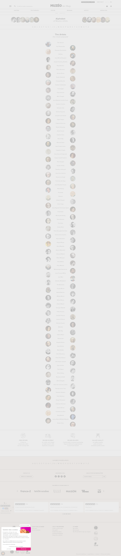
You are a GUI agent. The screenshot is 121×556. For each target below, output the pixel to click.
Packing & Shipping (57, 533)
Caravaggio (60, 88)
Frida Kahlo (60, 211)
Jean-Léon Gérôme (60, 173)
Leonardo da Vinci (60, 411)
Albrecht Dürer (60, 142)
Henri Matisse (60, 265)
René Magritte (60, 246)
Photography (35, 10)
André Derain (60, 131)
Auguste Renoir (60, 342)
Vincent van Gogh (60, 177)
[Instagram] (59, 477)
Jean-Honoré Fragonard (60, 154)
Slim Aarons (60, 42)
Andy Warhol (60, 415)
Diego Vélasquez (60, 400)
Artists (86, 10)
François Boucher (60, 81)
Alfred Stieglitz (60, 380)
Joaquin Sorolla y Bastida (60, 61)
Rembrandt (60, 338)
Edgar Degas (60, 119)
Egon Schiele (60, 365)
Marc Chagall (60, 96)
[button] (3, 553)
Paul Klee (60, 223)
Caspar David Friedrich (60, 158)
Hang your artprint (57, 535)
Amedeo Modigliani (60, 281)
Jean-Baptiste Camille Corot (60, 100)
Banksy (60, 54)
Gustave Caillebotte (60, 85)
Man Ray (60, 330)
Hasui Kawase (60, 219)
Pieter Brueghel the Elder (60, 231)
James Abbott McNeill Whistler (60, 419)
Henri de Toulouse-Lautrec (61, 384)
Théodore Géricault (60, 169)
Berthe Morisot (60, 292)
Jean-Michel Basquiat (60, 58)
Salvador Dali (60, 108)
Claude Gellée (60, 165)
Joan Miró (60, 277)
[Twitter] (64, 477)
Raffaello (60, 327)
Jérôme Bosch (60, 73)
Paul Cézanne (60, 92)
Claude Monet (60, 288)
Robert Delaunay (60, 127)
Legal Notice (91, 554)
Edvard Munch (60, 304)
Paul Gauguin (60, 161)
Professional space (88, 2)
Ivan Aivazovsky (60, 46)
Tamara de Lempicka (60, 234)
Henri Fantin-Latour (60, 146)
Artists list (62, 13)
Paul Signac (60, 369)
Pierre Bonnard (61, 69)
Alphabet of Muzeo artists (60, 460)
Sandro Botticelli (60, 77)
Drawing (69, 10)
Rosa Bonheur (60, 65)
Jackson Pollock (60, 319)
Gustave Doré (60, 134)
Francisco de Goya (60, 181)
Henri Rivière (60, 346)
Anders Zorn (60, 423)
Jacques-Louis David (60, 115)
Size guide (55, 530)
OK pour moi (23, 548)
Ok (104, 476)
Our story (34, 528)
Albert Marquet (61, 257)
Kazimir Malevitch (60, 250)
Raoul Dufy (60, 138)
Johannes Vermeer (61, 404)
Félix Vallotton (60, 396)
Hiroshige (60, 192)
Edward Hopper (60, 200)
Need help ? (100, 2)
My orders (75, 528)
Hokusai (60, 196)
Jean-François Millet (60, 273)
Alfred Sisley (60, 373)
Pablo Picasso (60, 311)
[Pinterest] (62, 477)
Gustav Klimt (60, 227)
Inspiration (103, 10)
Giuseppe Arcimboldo (60, 50)
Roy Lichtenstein (60, 238)
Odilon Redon (60, 334)
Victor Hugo (60, 204)
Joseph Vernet (60, 407)
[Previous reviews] (13, 507)
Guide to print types (57, 528)
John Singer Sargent (60, 361)
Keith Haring (60, 188)
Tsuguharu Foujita (60, 150)
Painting (16, 10)
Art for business (36, 530)
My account (76, 530)
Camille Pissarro (60, 315)
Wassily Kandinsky (60, 215)
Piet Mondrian (60, 284)
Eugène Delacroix (60, 123)
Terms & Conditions (81, 554)
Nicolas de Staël (60, 377)
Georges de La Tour (60, 388)
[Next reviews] (120, 507)
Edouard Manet (60, 254)
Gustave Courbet (60, 104)
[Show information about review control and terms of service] (10, 510)
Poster (53, 10)
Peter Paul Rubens (60, 357)
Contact (98, 554)
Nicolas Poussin (60, 323)
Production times (56, 532)
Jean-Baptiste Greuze (60, 184)
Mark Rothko (60, 350)
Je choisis (9, 548)
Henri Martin (60, 261)
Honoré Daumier (60, 111)
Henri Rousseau (60, 354)
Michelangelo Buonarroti (60, 269)
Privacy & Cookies (105, 554)
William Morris (60, 296)
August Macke (60, 242)
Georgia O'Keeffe (60, 307)
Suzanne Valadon (60, 392)
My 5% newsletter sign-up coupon (82, 532)
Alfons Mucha (60, 300)
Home (56, 13)
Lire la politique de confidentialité (9, 544)
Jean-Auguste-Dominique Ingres (60, 208)
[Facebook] (56, 477)
